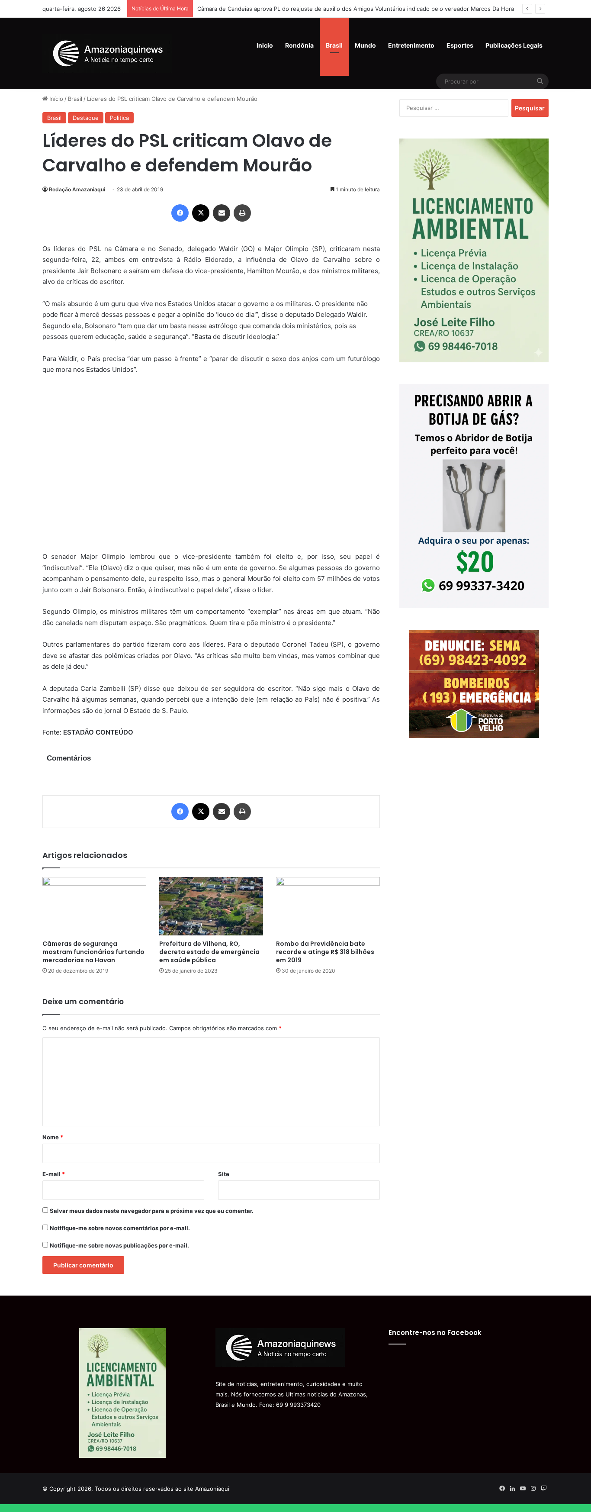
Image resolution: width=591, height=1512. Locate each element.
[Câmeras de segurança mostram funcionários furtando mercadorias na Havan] (94, 906)
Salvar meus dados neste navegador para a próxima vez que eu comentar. (152, 1210)
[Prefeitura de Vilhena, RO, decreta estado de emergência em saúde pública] (211, 906)
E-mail (53, 1173)
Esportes (459, 45)
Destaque (86, 117)
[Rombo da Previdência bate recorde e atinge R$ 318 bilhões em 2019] (328, 906)
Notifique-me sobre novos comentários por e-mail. (120, 1228)
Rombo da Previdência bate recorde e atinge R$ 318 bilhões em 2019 (325, 951)
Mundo (365, 45)
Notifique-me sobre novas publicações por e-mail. (119, 1245)
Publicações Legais (514, 45)
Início (55, 98)
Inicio (265, 45)
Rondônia (299, 45)
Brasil (334, 45)
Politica (119, 117)
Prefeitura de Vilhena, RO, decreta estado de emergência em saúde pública (209, 951)
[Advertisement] (211, 468)
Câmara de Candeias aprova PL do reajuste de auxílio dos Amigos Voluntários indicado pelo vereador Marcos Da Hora (355, 8)
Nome (52, 1137)
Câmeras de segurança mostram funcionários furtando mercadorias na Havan (93, 951)
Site (223, 1173)
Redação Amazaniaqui (77, 189)
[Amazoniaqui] (107, 53)
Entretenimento (411, 45)
